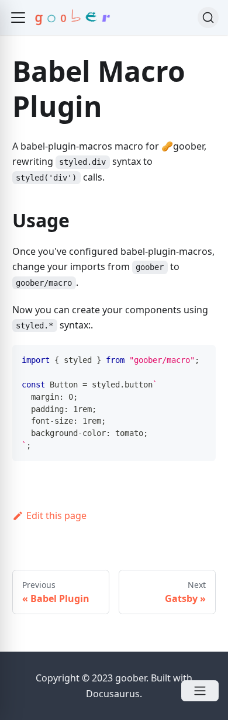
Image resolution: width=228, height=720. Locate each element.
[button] (18, 17)
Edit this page (56, 515)
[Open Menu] (200, 690)
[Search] (208, 17)
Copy (197, 357)
